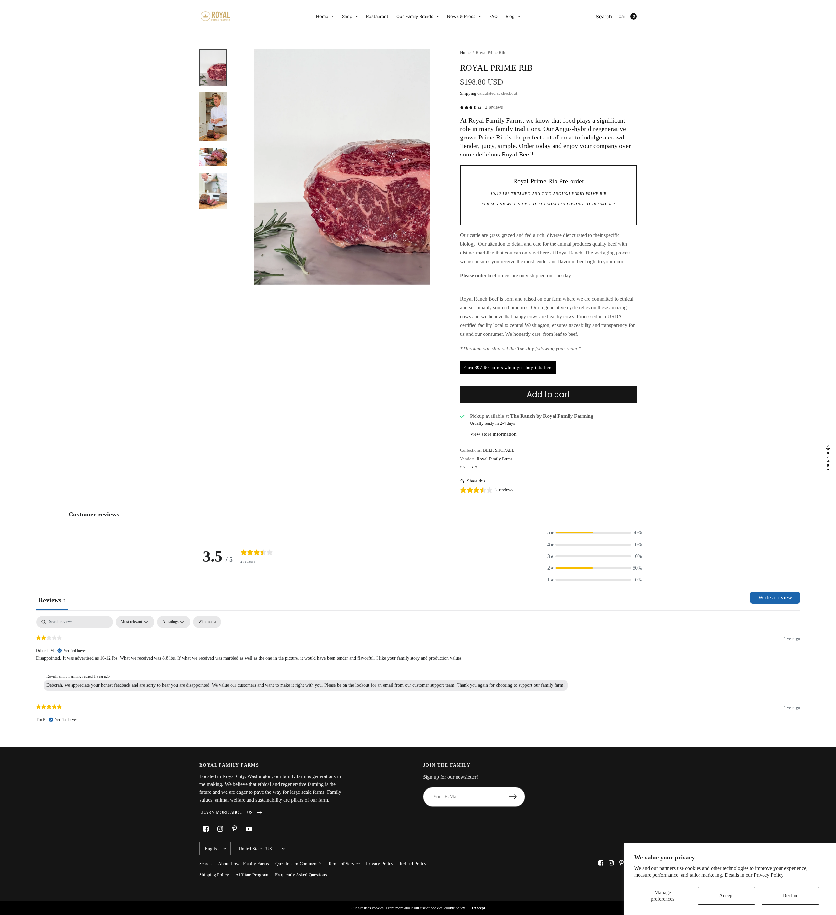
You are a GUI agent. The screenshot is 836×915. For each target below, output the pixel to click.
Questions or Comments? (298, 863)
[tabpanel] (418, 675)
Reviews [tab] (52, 600)
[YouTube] (248, 829)
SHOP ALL (504, 450)
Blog (510, 16)
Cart (623, 16)
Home (322, 16)
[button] (594, 533)
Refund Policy (413, 863)
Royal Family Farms (494, 458)
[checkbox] (207, 622)
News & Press (461, 16)
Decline (790, 895)
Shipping (468, 93)
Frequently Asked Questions (301, 875)
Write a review (775, 598)
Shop (347, 16)
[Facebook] (205, 829)
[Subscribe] (517, 797)
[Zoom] (342, 167)
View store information (493, 434)
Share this (476, 481)
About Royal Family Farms (243, 863)
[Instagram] (220, 829)
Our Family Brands (414, 16)
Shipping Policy (214, 875)
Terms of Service (344, 863)
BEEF (488, 450)
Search (604, 16)
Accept (726, 895)
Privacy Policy (769, 875)
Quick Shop (828, 457)
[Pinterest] (234, 829)
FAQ (493, 16)
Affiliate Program (251, 875)
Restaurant (377, 16)
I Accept (478, 908)
